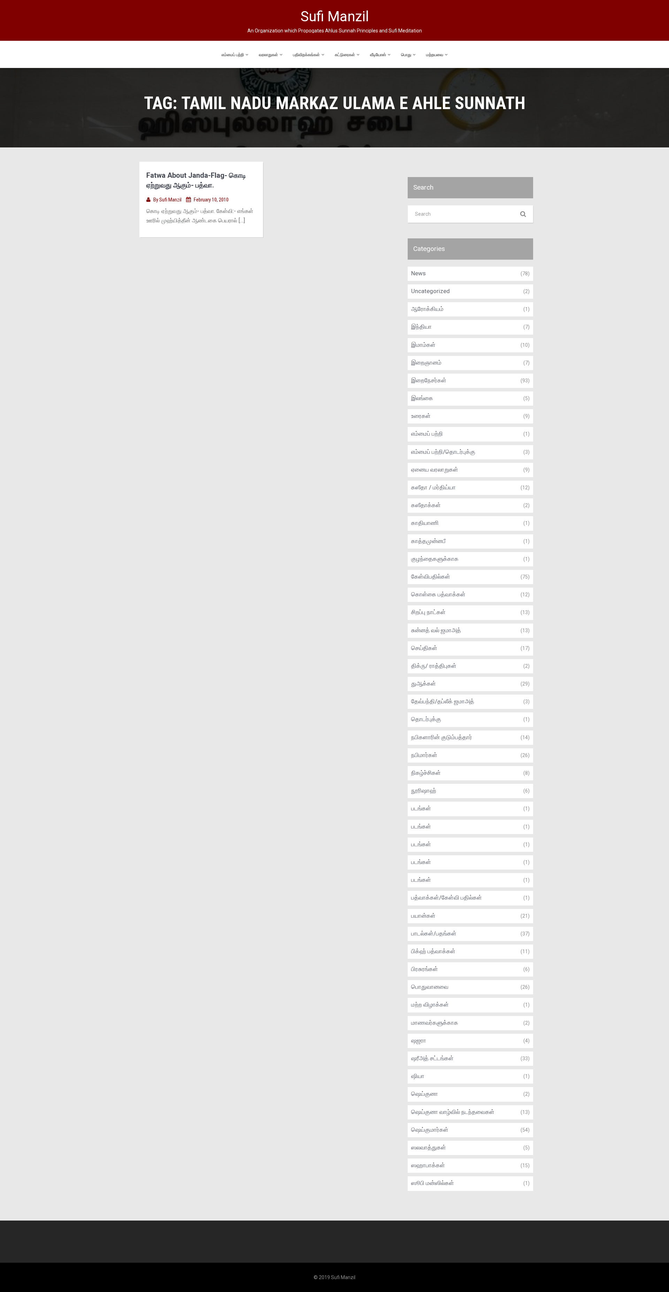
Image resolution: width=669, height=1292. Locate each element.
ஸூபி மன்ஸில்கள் (432, 1182)
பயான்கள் (423, 915)
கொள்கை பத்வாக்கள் (438, 594)
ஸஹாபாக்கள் (428, 1165)
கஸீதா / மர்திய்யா (433, 487)
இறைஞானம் (426, 362)
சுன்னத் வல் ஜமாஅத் (436, 630)
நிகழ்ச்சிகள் (426, 772)
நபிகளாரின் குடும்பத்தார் (441, 737)
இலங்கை (422, 398)
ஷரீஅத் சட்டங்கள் (432, 1058)
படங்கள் (421, 808)
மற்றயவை (434, 54)
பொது (406, 54)
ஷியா (417, 1075)
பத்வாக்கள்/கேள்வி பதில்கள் (446, 897)
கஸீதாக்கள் (426, 505)
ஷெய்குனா (424, 1093)
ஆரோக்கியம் (427, 308)
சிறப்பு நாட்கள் (428, 612)
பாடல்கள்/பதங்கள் (433, 933)
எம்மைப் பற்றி (233, 54)
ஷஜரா (418, 1040)
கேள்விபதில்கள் (430, 576)
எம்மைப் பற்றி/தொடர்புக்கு (443, 451)
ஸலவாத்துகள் (428, 1147)
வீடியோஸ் (378, 54)
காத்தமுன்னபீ (428, 540)
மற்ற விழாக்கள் (430, 1004)
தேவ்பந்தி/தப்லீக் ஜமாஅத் (442, 701)
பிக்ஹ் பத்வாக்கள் (433, 951)
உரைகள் (421, 415)
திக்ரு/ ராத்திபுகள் (433, 665)
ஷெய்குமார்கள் (429, 1129)
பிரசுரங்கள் (424, 968)
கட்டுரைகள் (345, 54)
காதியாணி (425, 522)
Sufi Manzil (171, 200)
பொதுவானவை (429, 986)
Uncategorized (430, 291)
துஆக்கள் (423, 683)
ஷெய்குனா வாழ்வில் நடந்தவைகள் (452, 1111)
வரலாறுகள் (268, 54)
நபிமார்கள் (424, 754)
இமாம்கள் (423, 344)
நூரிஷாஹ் (423, 790)
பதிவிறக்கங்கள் (306, 54)
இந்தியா (421, 326)
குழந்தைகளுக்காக (435, 558)
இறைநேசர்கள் (428, 380)
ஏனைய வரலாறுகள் (434, 469)
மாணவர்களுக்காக (434, 1022)
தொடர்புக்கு (426, 719)
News (418, 273)
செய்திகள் (424, 647)
